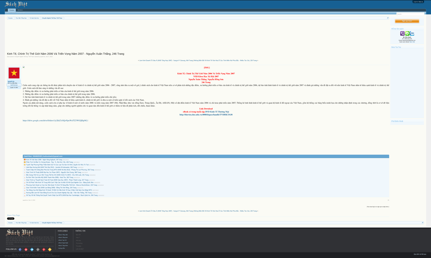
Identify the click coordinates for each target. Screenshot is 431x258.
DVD (217, 111)
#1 (388, 200)
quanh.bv (42, 56)
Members (20, 10)
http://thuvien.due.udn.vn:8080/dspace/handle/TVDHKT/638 (206, 114)
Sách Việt (412, 42)
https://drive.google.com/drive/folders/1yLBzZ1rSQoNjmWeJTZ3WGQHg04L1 (55, 120)
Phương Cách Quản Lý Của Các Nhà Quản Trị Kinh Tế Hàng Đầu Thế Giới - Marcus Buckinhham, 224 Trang (61, 185)
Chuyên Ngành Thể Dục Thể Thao (24, 56)
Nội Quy (78, 240)
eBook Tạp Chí (62, 240)
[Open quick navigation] (387, 18)
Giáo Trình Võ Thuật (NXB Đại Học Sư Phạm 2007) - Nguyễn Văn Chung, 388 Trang (53, 172)
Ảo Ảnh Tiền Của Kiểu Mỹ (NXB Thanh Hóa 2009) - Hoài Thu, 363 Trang (49, 177)
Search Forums (11, 13)
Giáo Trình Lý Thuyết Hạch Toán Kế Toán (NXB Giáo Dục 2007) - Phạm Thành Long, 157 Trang (57, 180)
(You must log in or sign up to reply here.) (378, 206)
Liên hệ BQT (80, 249)
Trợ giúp (78, 246)
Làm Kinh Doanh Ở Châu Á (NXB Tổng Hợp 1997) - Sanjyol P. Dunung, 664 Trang (166, 60)
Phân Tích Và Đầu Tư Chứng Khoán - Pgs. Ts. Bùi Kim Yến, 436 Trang (49, 162)
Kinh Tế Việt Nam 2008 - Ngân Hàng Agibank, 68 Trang (44, 160)
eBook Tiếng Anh (63, 237)
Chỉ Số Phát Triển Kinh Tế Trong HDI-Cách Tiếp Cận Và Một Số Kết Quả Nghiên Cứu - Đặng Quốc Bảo (59, 182)
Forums (12, 10)
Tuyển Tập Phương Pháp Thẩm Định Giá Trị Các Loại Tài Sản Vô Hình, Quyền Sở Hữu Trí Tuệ (57, 165)
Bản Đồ (78, 235)
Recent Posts (21, 13)
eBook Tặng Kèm (63, 245)
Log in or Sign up (418, 1)
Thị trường (79, 243)
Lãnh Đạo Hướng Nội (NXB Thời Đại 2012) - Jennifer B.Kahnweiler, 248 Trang (51, 167)
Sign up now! (407, 21)
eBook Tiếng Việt (63, 234)
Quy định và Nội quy (420, 254)
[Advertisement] (74, 36)
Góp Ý (78, 237)
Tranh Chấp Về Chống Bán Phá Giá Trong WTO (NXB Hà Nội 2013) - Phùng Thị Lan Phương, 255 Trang (60, 170)
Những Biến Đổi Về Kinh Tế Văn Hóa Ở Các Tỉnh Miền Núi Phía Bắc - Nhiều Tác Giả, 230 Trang (225, 60)
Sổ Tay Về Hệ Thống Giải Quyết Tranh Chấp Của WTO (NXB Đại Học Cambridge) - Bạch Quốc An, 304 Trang (62, 195)
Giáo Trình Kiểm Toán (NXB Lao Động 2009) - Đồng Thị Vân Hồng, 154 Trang (51, 187)
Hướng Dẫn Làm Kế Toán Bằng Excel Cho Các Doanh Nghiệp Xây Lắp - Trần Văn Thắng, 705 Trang (58, 193)
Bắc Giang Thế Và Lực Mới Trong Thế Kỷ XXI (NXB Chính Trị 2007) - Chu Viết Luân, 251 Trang (57, 175)
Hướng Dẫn (61, 248)
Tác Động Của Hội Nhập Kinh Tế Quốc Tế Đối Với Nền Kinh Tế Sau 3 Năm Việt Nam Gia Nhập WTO (59, 190)
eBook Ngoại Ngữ (63, 243)
